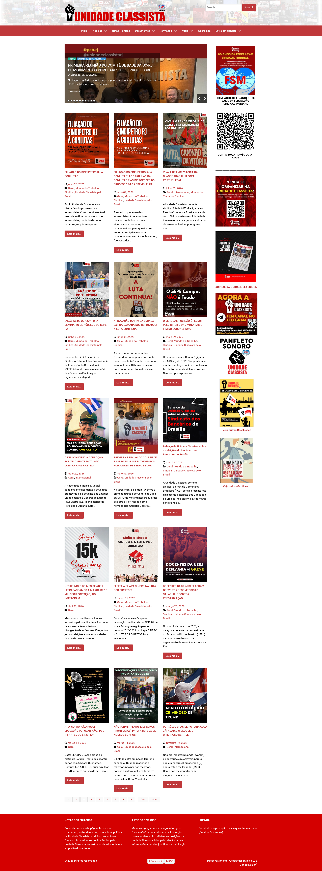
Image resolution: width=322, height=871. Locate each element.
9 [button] (91, 101)
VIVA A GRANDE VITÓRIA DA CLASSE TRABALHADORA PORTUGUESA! (180, 176)
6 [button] (83, 101)
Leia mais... (74, 233)
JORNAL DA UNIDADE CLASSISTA (236, 287)
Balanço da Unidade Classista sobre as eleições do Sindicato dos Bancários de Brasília (184, 450)
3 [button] (74, 101)
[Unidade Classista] (115, 12)
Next (154, 799)
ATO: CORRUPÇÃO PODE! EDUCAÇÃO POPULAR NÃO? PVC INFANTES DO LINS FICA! (84, 730)
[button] (199, 98)
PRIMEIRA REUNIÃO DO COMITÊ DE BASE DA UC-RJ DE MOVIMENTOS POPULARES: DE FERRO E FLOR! (135, 461)
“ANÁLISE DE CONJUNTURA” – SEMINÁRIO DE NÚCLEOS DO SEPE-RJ (86, 324)
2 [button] (71, 101)
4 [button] (77, 101)
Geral (72, 59)
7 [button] (86, 101)
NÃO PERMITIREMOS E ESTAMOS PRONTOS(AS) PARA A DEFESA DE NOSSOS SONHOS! (135, 730)
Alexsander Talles (239, 860)
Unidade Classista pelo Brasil (91, 59)
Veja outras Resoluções (236, 430)
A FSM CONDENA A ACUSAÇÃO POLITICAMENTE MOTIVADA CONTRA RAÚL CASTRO (84, 461)
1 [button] (68, 101)
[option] (136, 73)
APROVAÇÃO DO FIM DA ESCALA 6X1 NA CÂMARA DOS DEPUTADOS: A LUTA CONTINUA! (135, 324)
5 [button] (80, 101)
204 (143, 799)
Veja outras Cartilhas (235, 486)
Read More (75, 91)
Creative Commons (211, 832)
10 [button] (94, 101)
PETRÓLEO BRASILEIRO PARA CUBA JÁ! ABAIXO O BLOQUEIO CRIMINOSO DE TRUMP (185, 730)
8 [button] (88, 101)
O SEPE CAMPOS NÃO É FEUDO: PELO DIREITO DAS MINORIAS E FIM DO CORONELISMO (182, 324)
